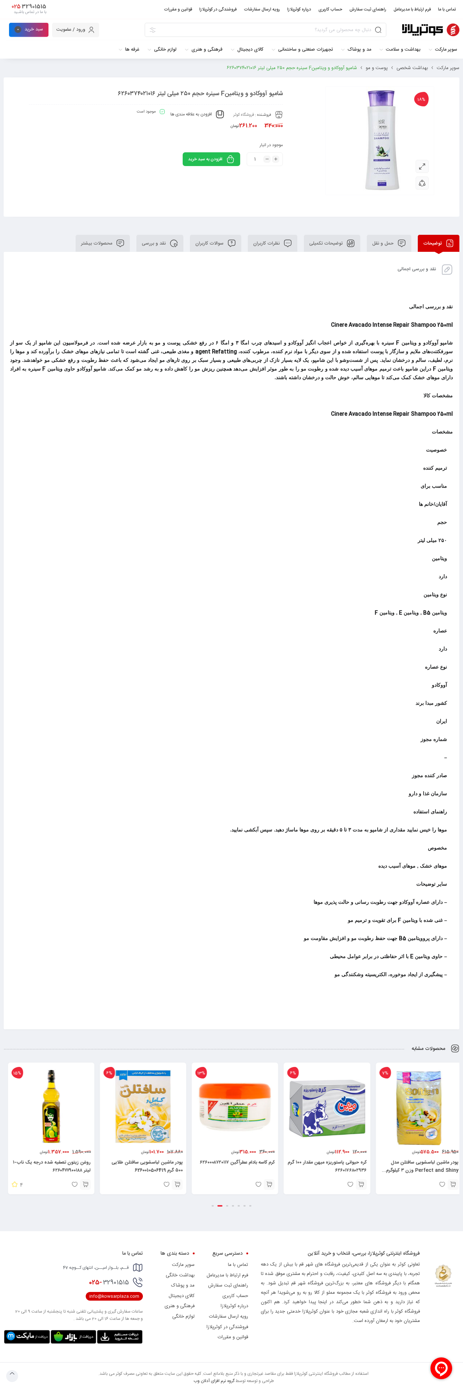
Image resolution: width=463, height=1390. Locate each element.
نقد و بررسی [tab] (154, 243)
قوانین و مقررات (233, 1337)
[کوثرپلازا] (430, 30)
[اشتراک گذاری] (422, 183)
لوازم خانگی (183, 1317)
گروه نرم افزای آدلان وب (214, 1381)
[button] (449, 1184)
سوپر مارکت (448, 68)
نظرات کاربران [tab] (267, 243)
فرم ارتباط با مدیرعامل (227, 1275)
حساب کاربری (235, 1296)
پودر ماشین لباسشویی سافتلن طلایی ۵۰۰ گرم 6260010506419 (235, 1166)
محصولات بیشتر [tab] (97, 243)
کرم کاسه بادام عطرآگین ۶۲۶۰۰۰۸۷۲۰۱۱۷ (325, 1162)
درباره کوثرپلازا (234, 1306)
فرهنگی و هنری (180, 1306)
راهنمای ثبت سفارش (228, 1285)
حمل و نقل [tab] (383, 243)
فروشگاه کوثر (243, 115)
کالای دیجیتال (182, 1296)
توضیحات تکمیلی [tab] (326, 243)
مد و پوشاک (183, 1285)
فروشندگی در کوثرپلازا (227, 1327)
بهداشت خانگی (180, 1275)
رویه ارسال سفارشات (228, 1317)
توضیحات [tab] (433, 243)
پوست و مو (377, 68)
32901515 (109, 1282)
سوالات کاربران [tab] (210, 243)
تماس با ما (238, 1265)
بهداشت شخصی (412, 68)
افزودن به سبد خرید (205, 159)
